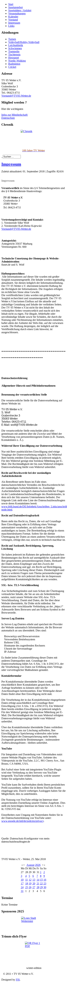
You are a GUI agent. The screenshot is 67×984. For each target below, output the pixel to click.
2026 (38, 864)
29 (41, 887)
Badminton (14, 63)
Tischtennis (14, 54)
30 (44, 887)
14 (38, 879)
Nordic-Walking (17, 60)
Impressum (14, 22)
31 (22, 891)
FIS (18, 979)
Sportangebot (15, 7)
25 (26, 887)
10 (22, 879)
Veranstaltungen (17, 13)
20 (33, 883)
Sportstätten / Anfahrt (19, 10)
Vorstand (13, 19)
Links (11, 25)
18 (26, 883)
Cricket (12, 66)
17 (22, 883)
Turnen (12, 39)
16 (44, 879)
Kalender (13, 16)
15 (41, 879)
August (30, 864)
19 (30, 883)
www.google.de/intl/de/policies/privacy (22, 821)
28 (38, 887)
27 (33, 887)
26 (30, 887)
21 (38, 883)
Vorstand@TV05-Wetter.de (16, 95)
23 (44, 883)
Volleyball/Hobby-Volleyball (23, 42)
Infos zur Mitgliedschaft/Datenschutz (14, 116)
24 (22, 887)
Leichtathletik (15, 45)
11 (26, 879)
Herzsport (13, 57)
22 (41, 883)
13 (33, 879)
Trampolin (13, 51)
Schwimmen (15, 48)
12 (30, 879)
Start (10, 4)
